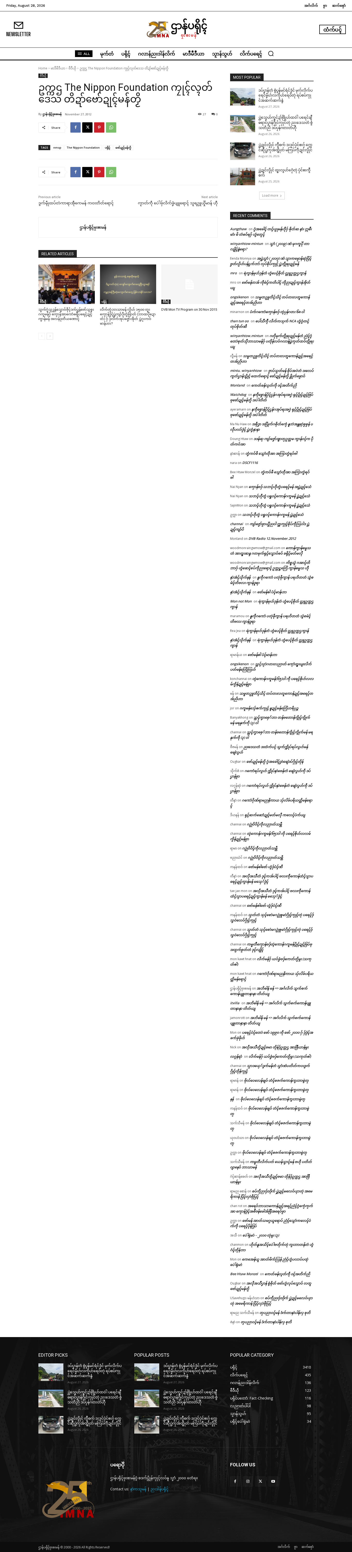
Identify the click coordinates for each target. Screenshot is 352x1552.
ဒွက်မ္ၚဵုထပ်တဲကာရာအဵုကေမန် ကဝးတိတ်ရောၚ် (76, 203)
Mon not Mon (241, 601)
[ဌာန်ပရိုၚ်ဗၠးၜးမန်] (59, 227)
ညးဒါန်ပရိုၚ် (159, 1488)
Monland (237, 385)
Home (42, 68)
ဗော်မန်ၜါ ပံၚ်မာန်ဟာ (272, 592)
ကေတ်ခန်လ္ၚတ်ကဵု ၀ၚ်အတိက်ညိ (274, 385)
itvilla (234, 1003)
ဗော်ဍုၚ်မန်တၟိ (123, 147)
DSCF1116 (250, 462)
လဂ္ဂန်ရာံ (236, 1056)
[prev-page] (41, 336)
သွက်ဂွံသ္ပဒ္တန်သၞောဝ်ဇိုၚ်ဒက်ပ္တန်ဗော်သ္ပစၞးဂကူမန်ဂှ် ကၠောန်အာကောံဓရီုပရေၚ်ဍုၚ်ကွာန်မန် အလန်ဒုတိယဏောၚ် (66, 314)
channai (236, 523)
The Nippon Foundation (83, 147)
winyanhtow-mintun (246, 243)
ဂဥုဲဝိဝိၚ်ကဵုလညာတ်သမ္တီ (264, 824)
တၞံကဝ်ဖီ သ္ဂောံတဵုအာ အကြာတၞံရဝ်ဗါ (271, 453)
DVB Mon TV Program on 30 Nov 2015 (189, 309)
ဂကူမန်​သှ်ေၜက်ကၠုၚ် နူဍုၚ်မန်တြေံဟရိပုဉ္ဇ (269, 708)
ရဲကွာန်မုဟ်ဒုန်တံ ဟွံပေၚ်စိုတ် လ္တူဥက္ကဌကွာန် (275, 273)
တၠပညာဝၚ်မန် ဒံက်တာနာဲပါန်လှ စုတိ (285, 1312)
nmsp (57, 147)
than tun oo (239, 321)
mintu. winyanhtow (246, 370)
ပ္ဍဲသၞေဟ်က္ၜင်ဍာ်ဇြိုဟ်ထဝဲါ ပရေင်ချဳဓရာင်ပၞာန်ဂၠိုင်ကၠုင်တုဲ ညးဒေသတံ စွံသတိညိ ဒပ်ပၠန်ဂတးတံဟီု (285, 122)
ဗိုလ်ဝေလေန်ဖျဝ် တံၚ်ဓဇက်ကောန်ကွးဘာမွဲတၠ (276, 1080)
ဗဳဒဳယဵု (72, 68)
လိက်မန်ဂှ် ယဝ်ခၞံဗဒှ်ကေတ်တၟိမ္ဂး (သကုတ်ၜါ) (280, 1056)
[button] (271, 53)
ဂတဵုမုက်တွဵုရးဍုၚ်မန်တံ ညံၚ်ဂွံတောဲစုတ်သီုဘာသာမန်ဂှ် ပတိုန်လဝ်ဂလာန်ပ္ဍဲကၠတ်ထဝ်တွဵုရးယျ (272, 341)
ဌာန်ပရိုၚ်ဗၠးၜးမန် (52, 114)
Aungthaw (238, 229)
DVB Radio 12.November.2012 (272, 538)
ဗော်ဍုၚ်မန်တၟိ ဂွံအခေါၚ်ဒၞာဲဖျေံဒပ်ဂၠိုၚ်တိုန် (274, 761)
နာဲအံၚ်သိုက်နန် (240, 577)
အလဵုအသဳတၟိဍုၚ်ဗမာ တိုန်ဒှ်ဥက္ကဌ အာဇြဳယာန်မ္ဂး (275, 1047)
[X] (87, 127)
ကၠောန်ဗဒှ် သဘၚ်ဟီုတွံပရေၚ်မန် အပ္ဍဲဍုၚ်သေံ (280, 486)
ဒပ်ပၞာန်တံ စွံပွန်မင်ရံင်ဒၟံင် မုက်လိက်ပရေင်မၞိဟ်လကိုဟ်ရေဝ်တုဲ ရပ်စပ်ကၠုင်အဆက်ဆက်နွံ (285, 95)
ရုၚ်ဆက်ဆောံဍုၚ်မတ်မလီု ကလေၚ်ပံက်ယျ (275, 815)
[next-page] (50, 336)
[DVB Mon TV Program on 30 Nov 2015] (189, 284)
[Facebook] (75, 127)
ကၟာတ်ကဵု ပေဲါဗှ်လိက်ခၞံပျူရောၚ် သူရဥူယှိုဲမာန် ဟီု (178, 203)
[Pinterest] (99, 127)
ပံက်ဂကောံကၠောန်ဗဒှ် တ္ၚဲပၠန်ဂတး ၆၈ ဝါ (277, 311)
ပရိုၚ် (107, 147)
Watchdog (238, 394)
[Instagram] (248, 1481)
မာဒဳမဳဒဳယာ (58, 68)
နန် (232, 1099)
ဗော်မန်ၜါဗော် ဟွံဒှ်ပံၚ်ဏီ (265, 866)
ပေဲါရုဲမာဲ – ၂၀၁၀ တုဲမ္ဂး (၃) (260, 1235)
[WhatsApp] (111, 127)
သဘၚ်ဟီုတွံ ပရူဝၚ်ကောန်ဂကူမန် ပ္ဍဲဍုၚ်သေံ (279, 496)
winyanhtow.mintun (246, 335)
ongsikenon (239, 297)
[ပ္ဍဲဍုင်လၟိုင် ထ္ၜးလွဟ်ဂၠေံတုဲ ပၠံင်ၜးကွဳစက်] (242, 176)
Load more (270, 195)
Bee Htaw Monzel (244, 1274)
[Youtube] (273, 1481)
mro (233, 273)
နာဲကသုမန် (138, 1488)
